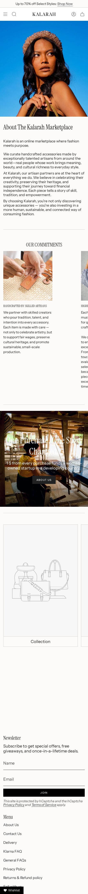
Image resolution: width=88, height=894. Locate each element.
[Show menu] (5, 14)
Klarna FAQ (12, 851)
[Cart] (82, 14)
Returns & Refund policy (22, 877)
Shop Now (65, 4)
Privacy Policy (13, 805)
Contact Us (12, 833)
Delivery (10, 842)
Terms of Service (44, 805)
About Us (11, 825)
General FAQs (14, 860)
